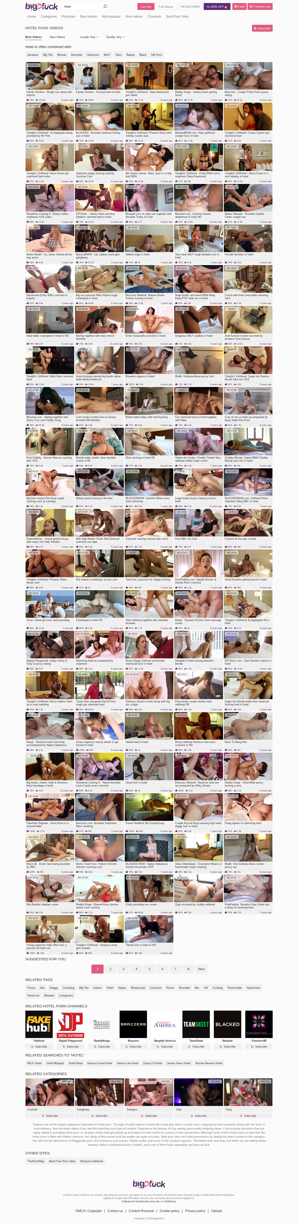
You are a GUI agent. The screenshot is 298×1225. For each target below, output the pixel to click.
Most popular (111, 16)
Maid (76, 1063)
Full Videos (166, 6)
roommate (235, 987)
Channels (154, 16)
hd (206, 987)
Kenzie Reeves (208, 1063)
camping (68, 987)
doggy (54, 987)
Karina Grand (99, 1063)
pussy (31, 987)
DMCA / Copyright (89, 1211)
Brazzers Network (91, 1161)
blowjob (49, 995)
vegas (122, 987)
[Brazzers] (133, 1024)
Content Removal (141, 1211)
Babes (130, 54)
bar (197, 987)
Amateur (32, 54)
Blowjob (55, 1063)
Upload (216, 1211)
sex (42, 987)
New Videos (57, 37)
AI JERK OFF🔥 (217, 6)
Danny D (152, 1063)
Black (142, 54)
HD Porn (156, 54)
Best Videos (33, 37)
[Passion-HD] (259, 1024)
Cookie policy (169, 1211)
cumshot (156, 987)
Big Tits (48, 54)
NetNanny (170, 1201)
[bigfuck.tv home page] (41, 6)
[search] (105, 6)
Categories (49, 16)
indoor (97, 987)
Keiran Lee (127, 1063)
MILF (107, 54)
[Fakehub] (39, 1024)
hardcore (33, 995)
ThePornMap (35, 1161)
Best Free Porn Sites (62, 1161)
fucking (218, 987)
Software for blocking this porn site (141, 1201)
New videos (134, 16)
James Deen (179, 1063)
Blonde (61, 54)
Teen (118, 54)
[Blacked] (227, 1024)
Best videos (88, 16)
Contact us (115, 1211)
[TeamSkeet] (196, 1024)
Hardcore (93, 54)
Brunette (76, 54)
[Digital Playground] (70, 1024)
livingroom (66, 995)
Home (31, 16)
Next (201, 969)
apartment (253, 987)
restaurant (138, 987)
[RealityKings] (102, 1024)
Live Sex (145, 6)
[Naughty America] (164, 1024)
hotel (110, 987)
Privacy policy (195, 1211)
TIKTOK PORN (189, 6)
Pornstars (68, 16)
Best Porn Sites (177, 16)
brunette (184, 987)
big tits (84, 987)
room (170, 987)
